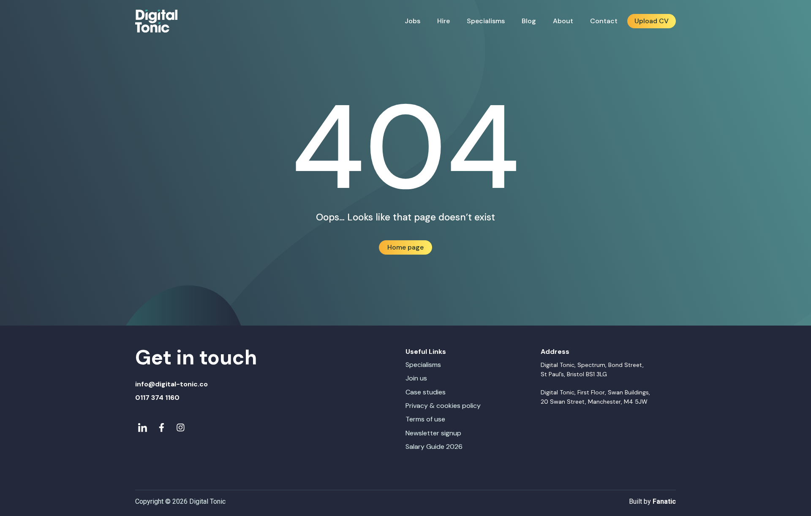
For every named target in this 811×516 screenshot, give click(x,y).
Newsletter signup (433, 433)
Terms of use (425, 419)
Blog (529, 20)
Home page (405, 247)
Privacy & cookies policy (443, 405)
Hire (443, 20)
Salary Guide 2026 (434, 446)
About (563, 20)
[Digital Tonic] (156, 21)
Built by (652, 501)
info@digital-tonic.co (171, 384)
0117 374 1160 (157, 397)
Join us (416, 378)
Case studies (426, 392)
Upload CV (651, 20)
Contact (604, 20)
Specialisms (486, 20)
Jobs (412, 20)
